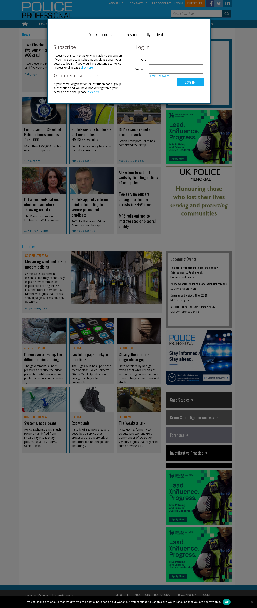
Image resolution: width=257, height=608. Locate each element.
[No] (252, 602)
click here (87, 67)
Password (140, 69)
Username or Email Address (140, 58)
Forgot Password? (159, 76)
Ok (227, 601)
